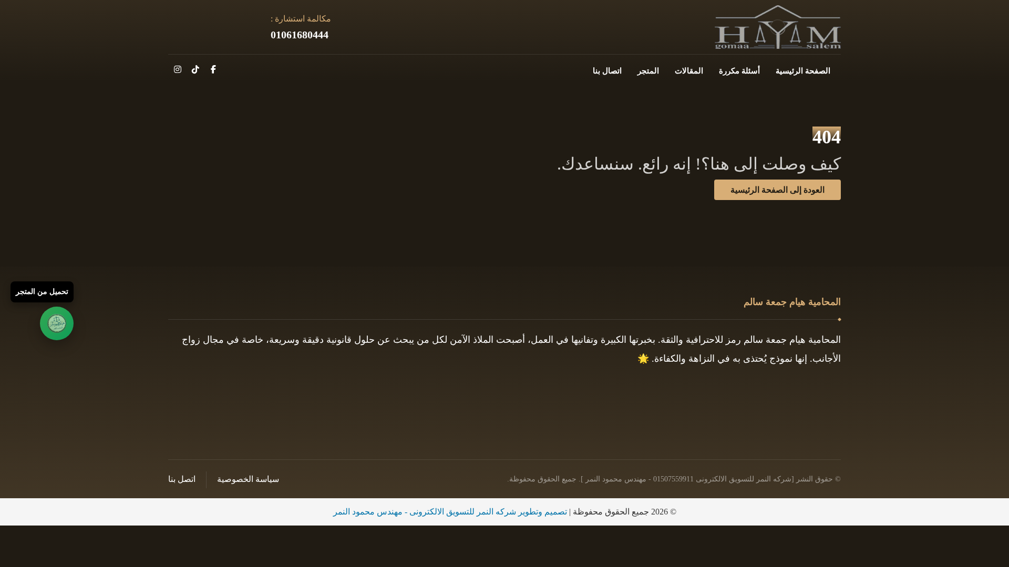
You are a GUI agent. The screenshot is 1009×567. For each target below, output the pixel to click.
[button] (213, 69)
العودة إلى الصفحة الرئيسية (777, 189)
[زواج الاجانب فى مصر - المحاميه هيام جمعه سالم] (778, 27)
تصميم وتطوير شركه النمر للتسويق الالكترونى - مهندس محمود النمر (450, 511)
